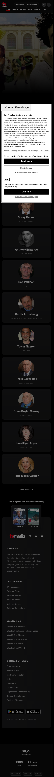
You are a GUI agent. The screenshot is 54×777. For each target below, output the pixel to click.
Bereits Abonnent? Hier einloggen (26, 197)
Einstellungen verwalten (26, 168)
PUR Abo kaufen (26, 192)
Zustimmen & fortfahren (26, 161)
